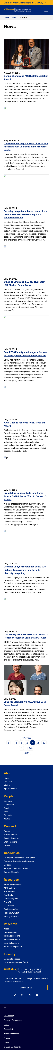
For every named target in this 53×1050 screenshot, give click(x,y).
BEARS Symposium (13, 946)
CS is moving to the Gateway (30, 2)
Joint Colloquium (11, 943)
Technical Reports (12, 936)
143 (31, 748)
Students (8, 815)
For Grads (8, 895)
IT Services (9, 905)
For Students (9, 891)
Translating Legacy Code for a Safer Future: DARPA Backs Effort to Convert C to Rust (25, 496)
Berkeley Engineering (13, 1020)
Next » (27, 753)
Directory (8, 801)
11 (21, 748)
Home (6, 17)
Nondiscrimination (11, 1033)
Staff (6, 811)
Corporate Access (12, 959)
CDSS (6, 1025)
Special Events (10, 788)
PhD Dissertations (12, 939)
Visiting (7, 785)
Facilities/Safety (11, 909)
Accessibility (9, 1029)
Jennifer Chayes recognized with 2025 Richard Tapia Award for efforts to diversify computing (25, 570)
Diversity (8, 781)
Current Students (11, 872)
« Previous (27, 738)
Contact (7, 845)
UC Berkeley (9, 1016)
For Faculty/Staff (11, 913)
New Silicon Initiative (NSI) (16, 962)
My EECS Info (10, 888)
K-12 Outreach (10, 834)
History (7, 778)
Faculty (7, 808)
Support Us (9, 831)
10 (44, 742)
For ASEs (8, 902)
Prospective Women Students (17, 868)
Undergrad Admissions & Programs (19, 857)
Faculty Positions (11, 838)
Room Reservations (13, 884)
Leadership (9, 804)
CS (5, 1011)
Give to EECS (25, 987)
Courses (7, 865)
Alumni (7, 819)
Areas (6, 929)
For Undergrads (11, 898)
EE (5, 1007)
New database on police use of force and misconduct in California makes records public (26, 146)
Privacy (7, 1038)
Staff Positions (10, 842)
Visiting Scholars (11, 916)
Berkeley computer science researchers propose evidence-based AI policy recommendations (25, 214)
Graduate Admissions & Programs (19, 861)
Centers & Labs (10, 932)
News (15, 17)
